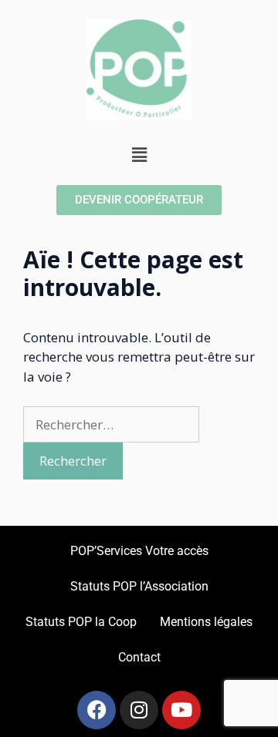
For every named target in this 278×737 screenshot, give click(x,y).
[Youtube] (181, 710)
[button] (139, 155)
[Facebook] (96, 710)
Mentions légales (206, 621)
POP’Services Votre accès (139, 550)
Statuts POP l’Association (139, 586)
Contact (139, 657)
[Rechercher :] (111, 424)
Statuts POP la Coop (81, 621)
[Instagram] (139, 710)
